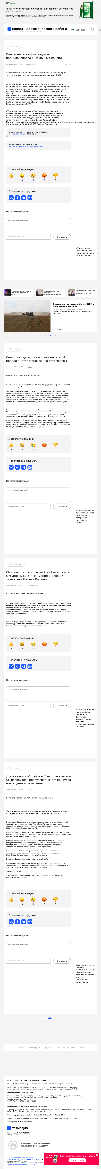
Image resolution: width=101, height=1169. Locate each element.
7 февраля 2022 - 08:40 (14, 367)
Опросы (47, 1047)
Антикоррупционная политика (20, 1158)
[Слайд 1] (45, 335)
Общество (13, 46)
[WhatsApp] (29, 197)
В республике (15, 564)
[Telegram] (23, 197)
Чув (83, 29)
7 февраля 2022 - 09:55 (14, 64)
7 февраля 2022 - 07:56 (14, 789)
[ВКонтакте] (11, 197)
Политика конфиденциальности (21, 1164)
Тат (77, 29)
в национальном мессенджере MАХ (26, 146)
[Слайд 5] (55, 335)
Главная (19, 1047)
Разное (82, 1047)
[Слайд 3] (50, 335)
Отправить (62, 237)
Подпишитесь (77, 1160)
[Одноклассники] (17, 197)
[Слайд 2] (48, 335)
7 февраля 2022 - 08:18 (14, 585)
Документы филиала (65, 1047)
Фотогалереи (33, 1047)
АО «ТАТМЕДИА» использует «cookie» (23, 1159)
